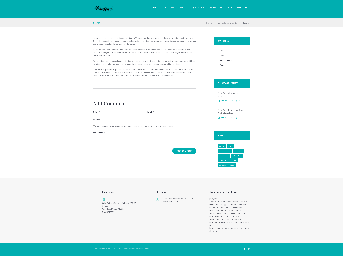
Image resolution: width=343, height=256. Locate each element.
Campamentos (216, 7)
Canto (222, 50)
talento (232, 165)
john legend (238, 151)
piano (234, 160)
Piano (222, 65)
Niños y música (226, 60)
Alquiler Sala (197, 7)
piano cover (222, 165)
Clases (182, 7)
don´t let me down (225, 151)
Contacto (242, 7)
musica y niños (224, 156)
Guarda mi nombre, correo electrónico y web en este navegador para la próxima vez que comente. (135, 126)
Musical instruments (227, 23)
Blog (230, 7)
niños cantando (224, 160)
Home (209, 23)
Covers (222, 55)
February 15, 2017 (227, 101)
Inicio (156, 7)
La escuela (169, 7)
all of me (221, 146)
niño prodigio (237, 156)
